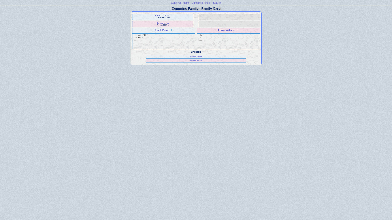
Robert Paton (196, 57)
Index (208, 3)
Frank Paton (162, 30)
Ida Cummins (162, 23)
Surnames (197, 3)
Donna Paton (196, 61)
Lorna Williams (226, 30)
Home (186, 3)
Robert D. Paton (162, 15)
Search (217, 3)
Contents (176, 3)
